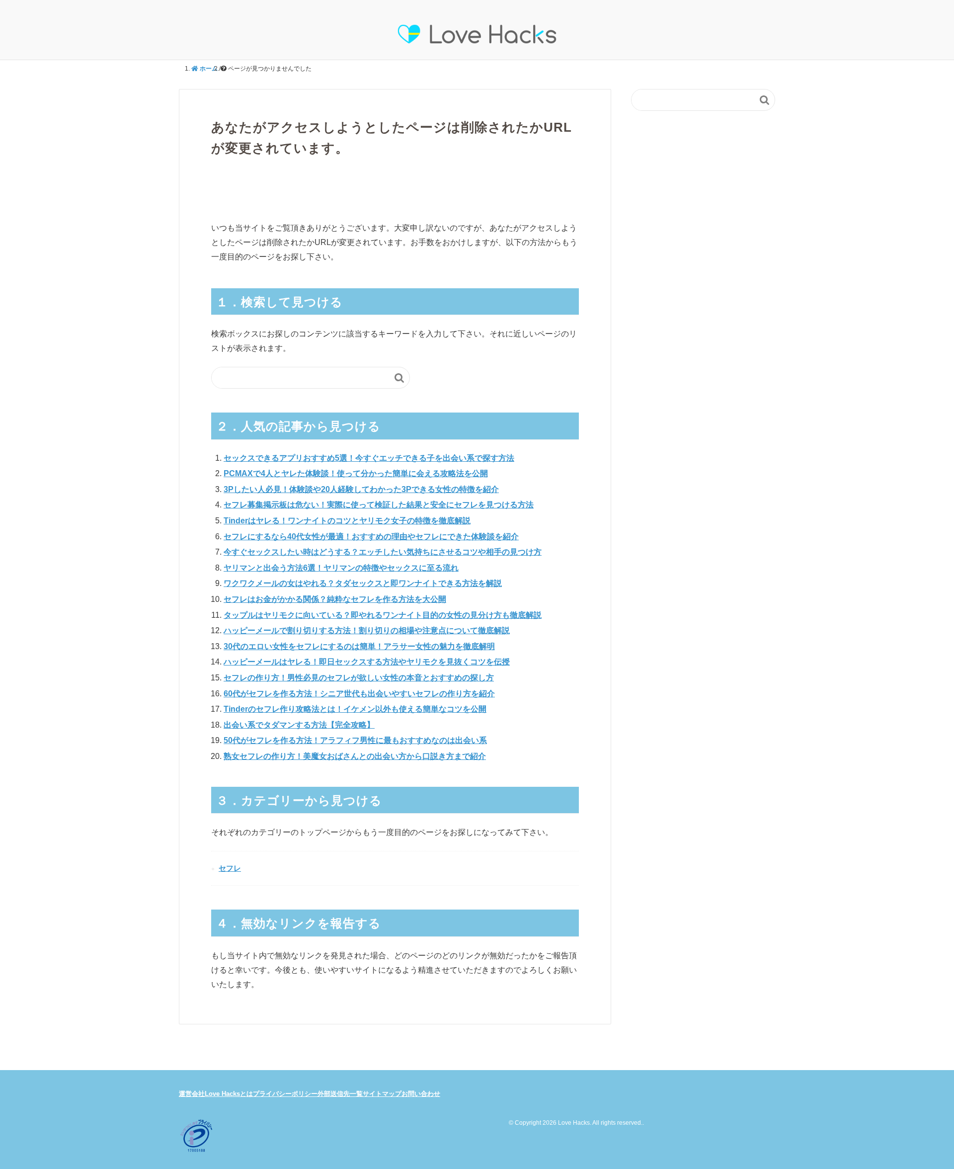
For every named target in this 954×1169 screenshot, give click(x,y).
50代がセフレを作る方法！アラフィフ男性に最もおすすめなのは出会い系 (355, 740)
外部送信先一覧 (340, 1093)
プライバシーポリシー (285, 1093)
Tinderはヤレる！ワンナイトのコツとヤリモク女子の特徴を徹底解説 (347, 520)
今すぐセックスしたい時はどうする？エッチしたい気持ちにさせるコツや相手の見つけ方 (383, 552)
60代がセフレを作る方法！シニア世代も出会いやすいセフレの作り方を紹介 (359, 693)
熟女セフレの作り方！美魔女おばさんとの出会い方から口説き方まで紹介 (355, 756)
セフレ (230, 868)
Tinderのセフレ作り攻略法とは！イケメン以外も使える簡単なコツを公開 (355, 709)
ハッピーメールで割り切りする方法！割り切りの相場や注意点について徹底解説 (367, 630)
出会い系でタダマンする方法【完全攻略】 (299, 725)
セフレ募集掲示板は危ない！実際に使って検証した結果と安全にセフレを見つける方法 (379, 505)
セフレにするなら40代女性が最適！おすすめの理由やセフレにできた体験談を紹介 (371, 536)
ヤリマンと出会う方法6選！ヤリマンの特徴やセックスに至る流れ (341, 568)
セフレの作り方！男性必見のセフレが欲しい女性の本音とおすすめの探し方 (359, 677)
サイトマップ (382, 1093)
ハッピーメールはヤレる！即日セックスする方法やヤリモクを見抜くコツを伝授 (367, 662)
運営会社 (192, 1093)
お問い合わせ (420, 1093)
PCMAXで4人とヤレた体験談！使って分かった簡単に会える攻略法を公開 (356, 473)
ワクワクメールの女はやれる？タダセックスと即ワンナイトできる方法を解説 (363, 583)
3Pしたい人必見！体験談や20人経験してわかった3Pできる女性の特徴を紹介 (361, 489)
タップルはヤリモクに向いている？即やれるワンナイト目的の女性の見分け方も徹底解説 (383, 615)
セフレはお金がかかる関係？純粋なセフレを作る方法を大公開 (335, 599)
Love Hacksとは (229, 1093)
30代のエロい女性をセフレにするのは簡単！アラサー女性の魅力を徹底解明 (359, 646)
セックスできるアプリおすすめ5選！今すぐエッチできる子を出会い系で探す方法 (369, 458)
